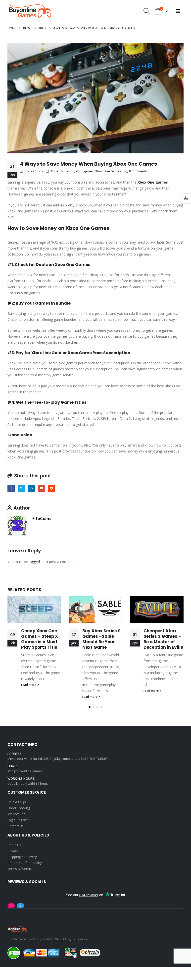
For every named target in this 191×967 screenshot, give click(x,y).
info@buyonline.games (25, 771)
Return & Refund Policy (24, 862)
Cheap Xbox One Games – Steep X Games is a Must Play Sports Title (39, 639)
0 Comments (138, 171)
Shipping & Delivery (22, 856)
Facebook (11, 488)
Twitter (21, 488)
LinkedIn (31, 488)
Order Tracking (18, 808)
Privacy (12, 850)
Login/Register (18, 820)
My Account (16, 814)
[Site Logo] (29, 11)
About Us (14, 844)
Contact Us (15, 826)
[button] (147, 11)
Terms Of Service (20, 868)
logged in (36, 561)
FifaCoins (36, 171)
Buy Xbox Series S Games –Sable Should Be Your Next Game (101, 639)
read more (29, 685)
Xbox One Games (108, 171)
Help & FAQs (16, 802)
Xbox (54, 171)
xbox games (85, 171)
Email (41, 488)
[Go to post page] (34, 610)
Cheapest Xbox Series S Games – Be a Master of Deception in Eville (163, 639)
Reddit (51, 488)
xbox (70, 171)
